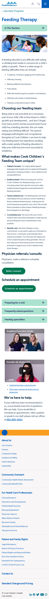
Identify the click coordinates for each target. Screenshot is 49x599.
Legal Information (9, 544)
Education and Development (14, 502)
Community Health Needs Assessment (17, 480)
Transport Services (9, 530)
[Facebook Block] (34, 594)
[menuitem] (24, 452)
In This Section (12, 28)
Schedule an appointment (19, 288)
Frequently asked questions (19, 311)
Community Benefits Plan (12, 484)
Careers (5, 449)
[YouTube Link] (42, 594)
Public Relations (8, 462)
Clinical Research (9, 498)
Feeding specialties (15, 319)
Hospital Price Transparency (13, 561)
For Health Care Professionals (17, 492)
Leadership (6, 466)
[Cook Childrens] (9, 4)
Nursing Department (10, 510)
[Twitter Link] (37, 594)
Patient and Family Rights (15, 539)
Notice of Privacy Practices (13, 548)
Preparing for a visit (15, 302)
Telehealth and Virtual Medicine (15, 526)
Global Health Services (11, 506)
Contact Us (7, 573)
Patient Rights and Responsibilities (16, 552)
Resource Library (9, 522)
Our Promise (7, 445)
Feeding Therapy (19, 19)
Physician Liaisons (9, 514)
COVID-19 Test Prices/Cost (13, 565)
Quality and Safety (9, 458)
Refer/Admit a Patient (10, 518)
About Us (6, 440)
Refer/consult (13, 271)
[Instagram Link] (46, 594)
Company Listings (9, 453)
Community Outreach (13, 474)
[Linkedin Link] (30, 594)
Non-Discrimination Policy (13, 556)
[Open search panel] (38, 4)
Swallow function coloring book (22, 385)
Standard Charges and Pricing (17, 583)
